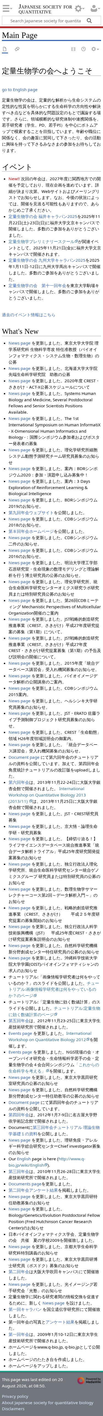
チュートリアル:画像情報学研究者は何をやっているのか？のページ (54, 989)
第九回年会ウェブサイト (31, 512)
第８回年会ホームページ (31, 531)
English (24, 1158)
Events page (20, 1033)
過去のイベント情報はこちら (28, 314)
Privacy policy (15, 1396)
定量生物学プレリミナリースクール (41, 241)
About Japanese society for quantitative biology (47, 1402)
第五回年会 (19, 1020)
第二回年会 (19, 1271)
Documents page (25, 1183)
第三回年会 (19, 1171)
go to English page (20, 89)
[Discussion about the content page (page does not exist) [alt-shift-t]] (17, 49)
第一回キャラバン (25, 1309)
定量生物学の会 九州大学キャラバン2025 (47, 260)
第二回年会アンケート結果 (33, 1190)
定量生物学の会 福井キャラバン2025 (43, 216)
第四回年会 (19, 1114)
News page (19, 343)
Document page (24, 757)
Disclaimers (13, 1408)
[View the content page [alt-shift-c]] (5, 49)
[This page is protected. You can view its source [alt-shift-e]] (74, 49)
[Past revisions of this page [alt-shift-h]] (84, 49)
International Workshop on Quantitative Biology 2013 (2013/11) (47, 795)
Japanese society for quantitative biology (45, 12)
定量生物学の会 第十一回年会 (37, 285)
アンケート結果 (60, 1322)
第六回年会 (19, 782)
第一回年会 (19, 1334)
